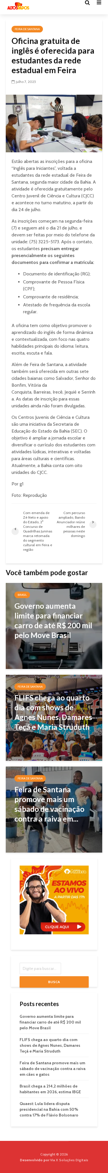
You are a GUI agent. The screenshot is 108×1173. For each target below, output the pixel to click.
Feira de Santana (27, 29)
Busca (54, 982)
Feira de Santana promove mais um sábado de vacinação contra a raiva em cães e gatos (53, 1068)
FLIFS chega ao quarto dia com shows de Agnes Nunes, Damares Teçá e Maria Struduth (50, 1045)
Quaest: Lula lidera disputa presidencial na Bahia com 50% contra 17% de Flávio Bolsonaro (49, 1109)
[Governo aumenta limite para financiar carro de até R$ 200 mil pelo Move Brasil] (54, 625)
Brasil (22, 595)
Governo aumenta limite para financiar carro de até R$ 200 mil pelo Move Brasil (50, 1022)
